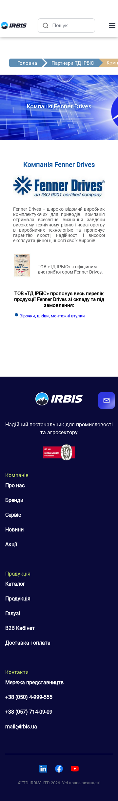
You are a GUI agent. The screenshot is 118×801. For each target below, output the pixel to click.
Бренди (14, 500)
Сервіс (13, 515)
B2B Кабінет (20, 628)
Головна (27, 63)
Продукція (17, 599)
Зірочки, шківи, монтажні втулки (52, 315)
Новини (14, 529)
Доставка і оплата (27, 643)
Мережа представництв (34, 682)
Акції (11, 544)
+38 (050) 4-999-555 (28, 697)
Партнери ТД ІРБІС (72, 63)
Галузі (12, 613)
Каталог (15, 584)
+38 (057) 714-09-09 (28, 712)
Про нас (15, 485)
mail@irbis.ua (21, 726)
